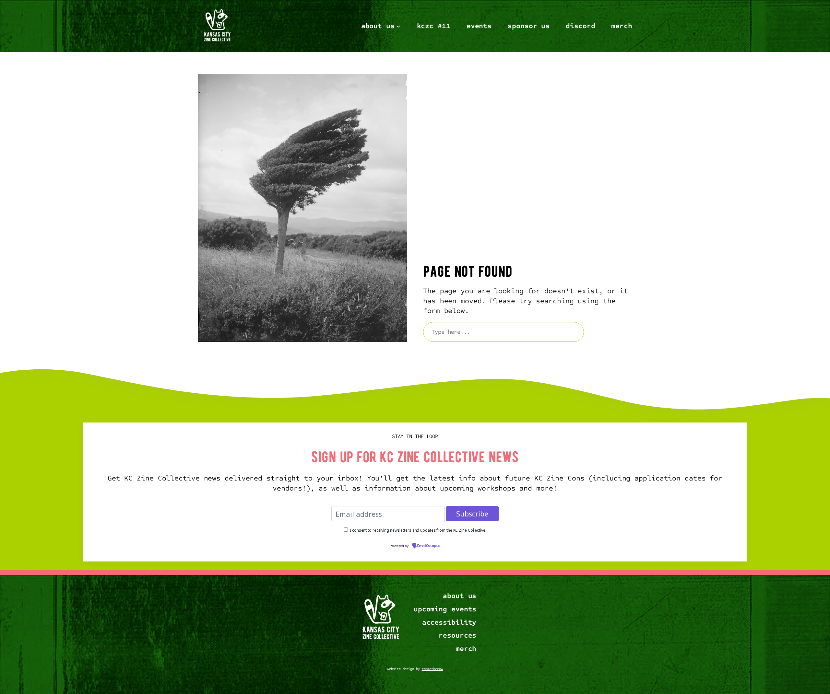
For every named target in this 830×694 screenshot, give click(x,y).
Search (611, 331)
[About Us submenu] (398, 26)
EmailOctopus (428, 546)
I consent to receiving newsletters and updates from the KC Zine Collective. (418, 530)
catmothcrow (432, 669)
